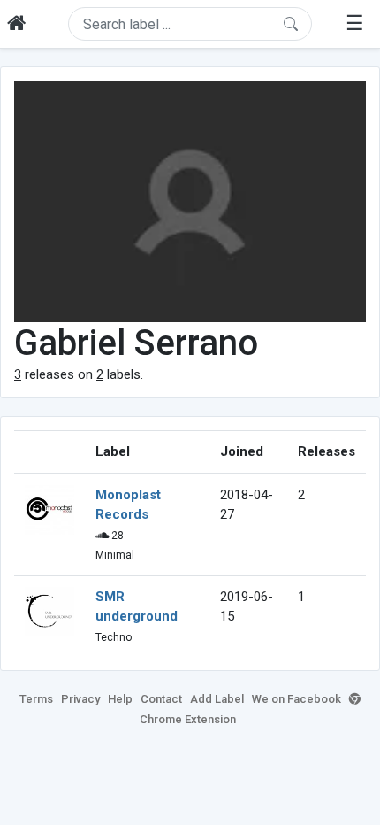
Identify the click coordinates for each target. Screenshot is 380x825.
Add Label (217, 698)
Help (120, 698)
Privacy (80, 698)
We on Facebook (296, 698)
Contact (161, 698)
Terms (36, 698)
